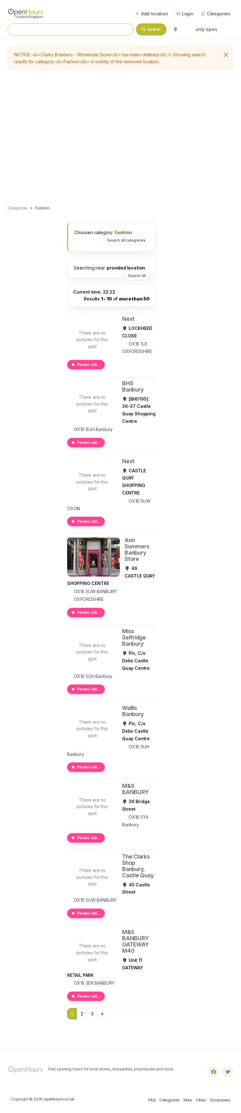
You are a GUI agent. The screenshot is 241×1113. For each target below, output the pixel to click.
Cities (201, 1100)
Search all (137, 275)
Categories (169, 1100)
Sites (187, 1100)
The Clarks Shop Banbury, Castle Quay (138, 866)
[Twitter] (227, 1072)
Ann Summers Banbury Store (137, 549)
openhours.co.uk (59, 1099)
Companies (220, 1100)
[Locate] (175, 29)
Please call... (88, 364)
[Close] (226, 54)
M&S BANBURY (135, 788)
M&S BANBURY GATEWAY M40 (135, 941)
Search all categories (126, 240)
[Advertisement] (120, 138)
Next (128, 318)
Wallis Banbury (132, 711)
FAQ (152, 1100)
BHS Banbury (132, 386)
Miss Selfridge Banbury (134, 637)
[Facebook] (213, 1072)
